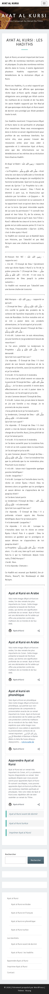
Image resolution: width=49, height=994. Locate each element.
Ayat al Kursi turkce (18, 823)
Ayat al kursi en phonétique (23, 921)
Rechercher (10, 854)
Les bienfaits (13, 938)
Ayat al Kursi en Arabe (21, 904)
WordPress (39, 987)
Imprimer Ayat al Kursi (20, 832)
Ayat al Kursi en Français (22, 912)
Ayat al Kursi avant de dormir (23, 813)
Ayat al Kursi (10, 3)
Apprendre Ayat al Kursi (17, 960)
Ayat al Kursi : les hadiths (22, 952)
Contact (11, 972)
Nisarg (28, 990)
